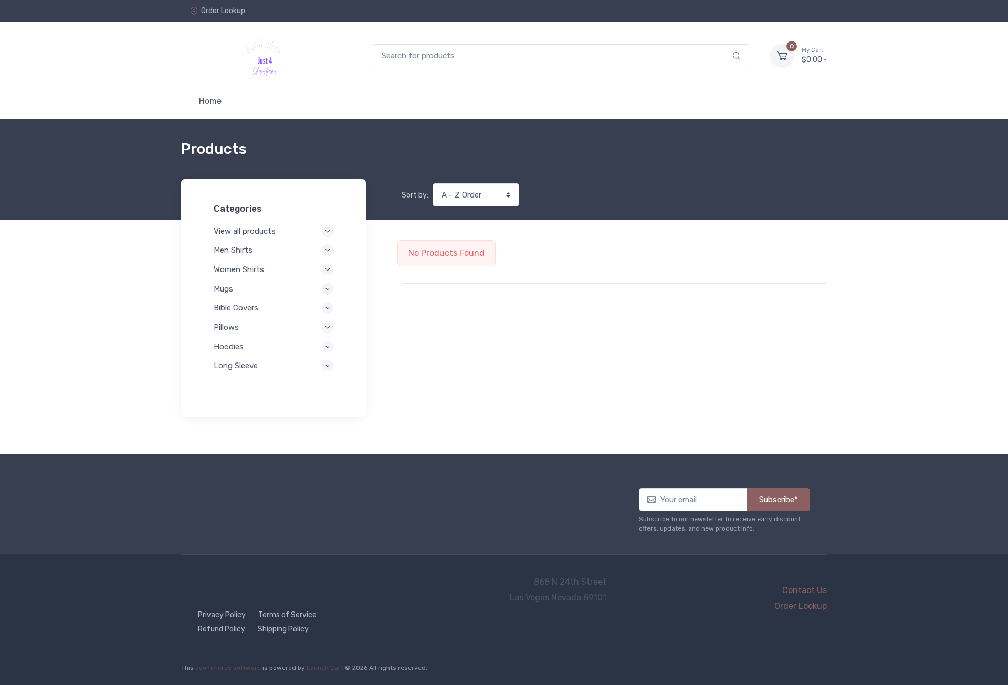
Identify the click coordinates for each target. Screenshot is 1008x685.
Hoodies (229, 346)
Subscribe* (778, 499)
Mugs (223, 289)
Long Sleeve (236, 365)
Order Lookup (223, 10)
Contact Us (804, 590)
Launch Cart (325, 667)
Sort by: (415, 195)
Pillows (226, 327)
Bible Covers (236, 308)
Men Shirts (233, 250)
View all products (245, 231)
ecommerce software (228, 667)
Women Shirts (239, 269)
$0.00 (812, 55)
